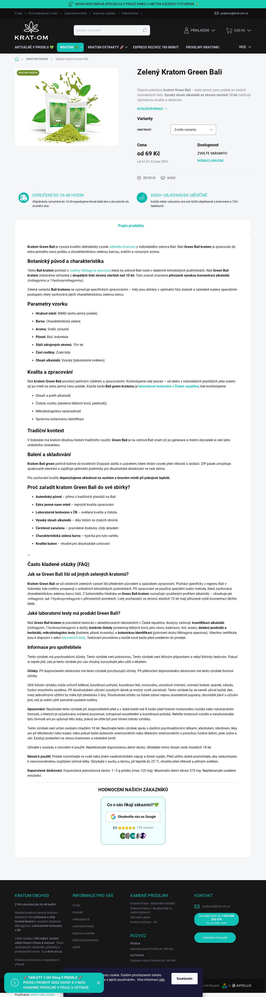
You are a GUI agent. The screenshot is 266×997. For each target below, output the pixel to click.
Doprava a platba (104, 13)
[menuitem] (36, 47)
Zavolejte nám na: (216, 919)
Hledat (144, 30)
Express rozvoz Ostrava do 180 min (153, 960)
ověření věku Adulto (42, 994)
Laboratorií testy (83, 926)
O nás (18, 13)
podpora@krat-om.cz (216, 906)
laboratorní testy (73, 638)
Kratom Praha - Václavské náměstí (152, 903)
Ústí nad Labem (140, 917)
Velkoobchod (130, 13)
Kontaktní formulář (215, 937)
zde (161, 980)
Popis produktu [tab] (131, 225)
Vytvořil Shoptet (209, 985)
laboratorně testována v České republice (168, 386)
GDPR (76, 947)
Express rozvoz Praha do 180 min (151, 948)
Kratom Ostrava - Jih (143, 922)
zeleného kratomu (122, 247)
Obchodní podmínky (85, 940)
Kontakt (78, 912)
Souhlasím (184, 979)
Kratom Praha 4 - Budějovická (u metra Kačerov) (151, 910)
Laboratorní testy (75, 13)
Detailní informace (150, 108)
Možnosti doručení (210, 160)
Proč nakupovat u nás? (43, 13)
